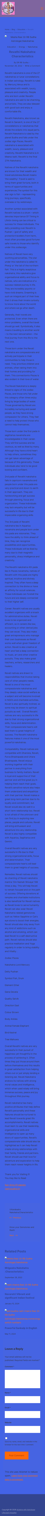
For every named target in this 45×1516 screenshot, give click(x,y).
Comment (9, 1366)
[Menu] (42, 8)
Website (8, 1422)
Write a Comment (32, 66)
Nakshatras (33, 47)
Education (11, 47)
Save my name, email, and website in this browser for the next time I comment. (21, 1443)
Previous (17, 1217)
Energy (22, 47)
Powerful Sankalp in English (21, 1328)
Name (8, 1393)
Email (8, 1408)
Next (12, 1235)
